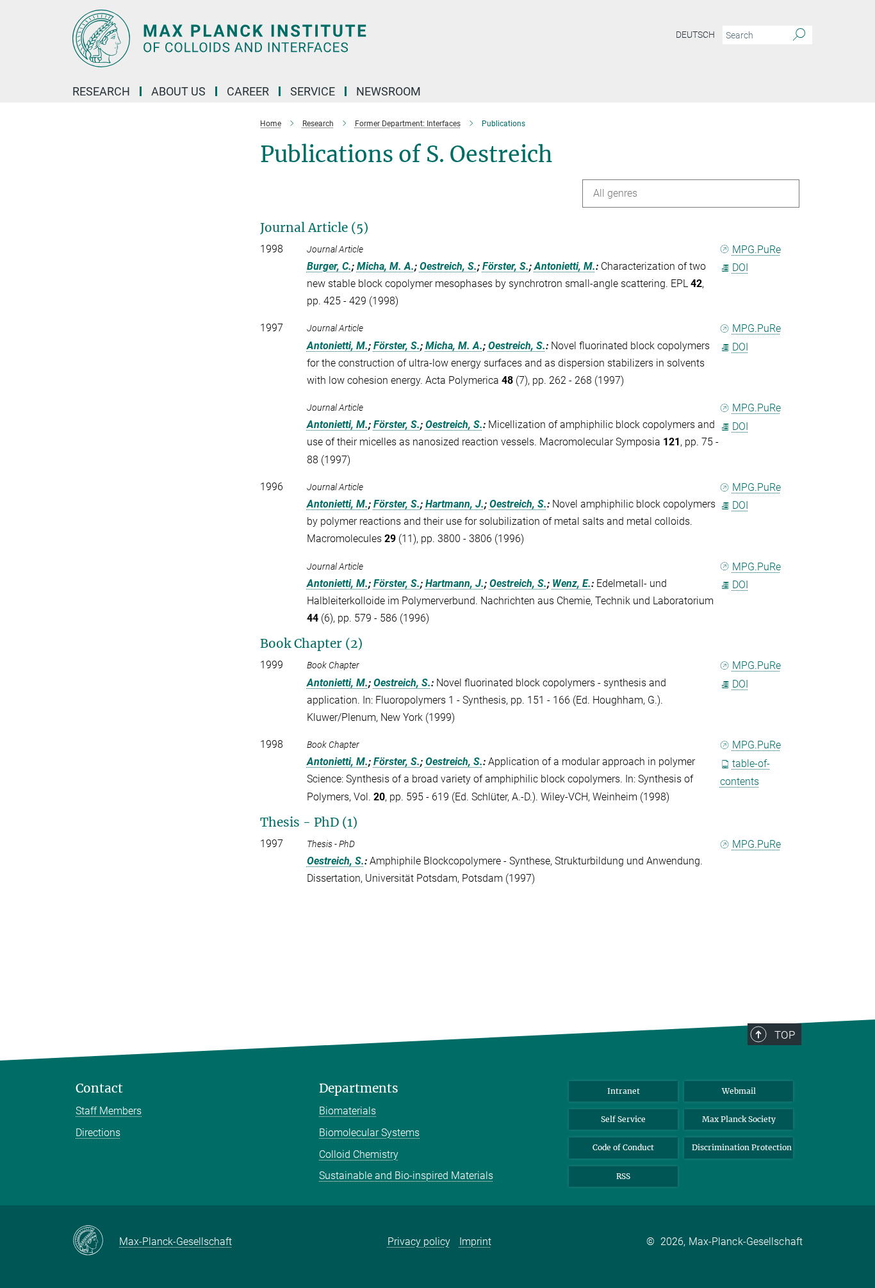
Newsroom (388, 91)
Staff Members (109, 1111)
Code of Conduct (623, 1147)
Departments (358, 1088)
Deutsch (695, 34)
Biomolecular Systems (369, 1133)
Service (312, 91)
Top (784, 1034)
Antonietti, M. (565, 266)
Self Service (623, 1119)
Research (101, 91)
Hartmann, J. (454, 504)
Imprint (475, 1241)
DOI (740, 267)
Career (248, 91)
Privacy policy (419, 1241)
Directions (98, 1133)
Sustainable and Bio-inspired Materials (406, 1175)
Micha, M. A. (385, 266)
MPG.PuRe (756, 250)
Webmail (739, 1091)
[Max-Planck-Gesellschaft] (95, 1241)
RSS (623, 1176)
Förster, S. (505, 266)
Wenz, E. (571, 583)
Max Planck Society (739, 1119)
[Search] (799, 35)
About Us (178, 91)
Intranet (623, 1091)
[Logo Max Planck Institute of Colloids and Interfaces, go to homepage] (312, 38)
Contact (99, 1088)
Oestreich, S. (448, 266)
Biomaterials (347, 1111)
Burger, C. (329, 266)
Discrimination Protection (742, 1147)
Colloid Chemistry (358, 1154)
